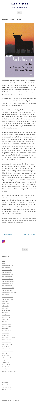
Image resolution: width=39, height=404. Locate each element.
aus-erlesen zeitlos (7, 299)
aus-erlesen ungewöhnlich (9, 292)
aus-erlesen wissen (13, 220)
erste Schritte (6, 319)
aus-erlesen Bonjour (8, 274)
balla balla (5, 301)
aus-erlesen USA (6, 295)
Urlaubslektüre (11, 222)
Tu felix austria (6, 362)
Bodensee (5, 308)
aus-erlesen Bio (6, 272)
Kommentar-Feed (7, 387)
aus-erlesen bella (7, 270)
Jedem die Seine (6, 326)
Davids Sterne (6, 317)
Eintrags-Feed (6, 385)
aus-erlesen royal (7, 290)
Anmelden (5, 382)
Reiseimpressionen (7, 351)
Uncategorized (6, 364)
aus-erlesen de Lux (7, 279)
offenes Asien (6, 349)
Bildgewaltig (5, 306)
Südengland (7, 234)
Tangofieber (5, 360)
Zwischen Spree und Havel (9, 371)
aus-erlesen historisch (8, 281)
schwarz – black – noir (8, 358)
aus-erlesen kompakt (8, 283)
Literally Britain (6, 340)
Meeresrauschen (23, 220)
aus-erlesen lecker (7, 286)
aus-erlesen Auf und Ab (8, 265)
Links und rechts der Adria (9, 337)
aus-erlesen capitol (7, 276)
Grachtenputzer (6, 324)
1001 (3, 261)
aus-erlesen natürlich (8, 288)
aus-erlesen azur (6, 267)
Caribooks (5, 313)
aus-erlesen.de (19, 3)
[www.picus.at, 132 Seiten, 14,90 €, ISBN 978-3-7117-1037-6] (19, 50)
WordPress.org (6, 389)
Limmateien (5, 335)
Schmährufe (5, 355)
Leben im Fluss (6, 331)
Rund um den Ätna (7, 353)
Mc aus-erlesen (6, 342)
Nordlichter (5, 346)
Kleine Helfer (5, 328)
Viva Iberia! (5, 369)
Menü (19, 12)
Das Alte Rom (6, 315)
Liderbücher (5, 333)
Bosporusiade (6, 310)
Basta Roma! (5, 304)
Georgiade (5, 322)
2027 (3, 263)
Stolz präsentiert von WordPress (10, 400)
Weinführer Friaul (30, 234)
